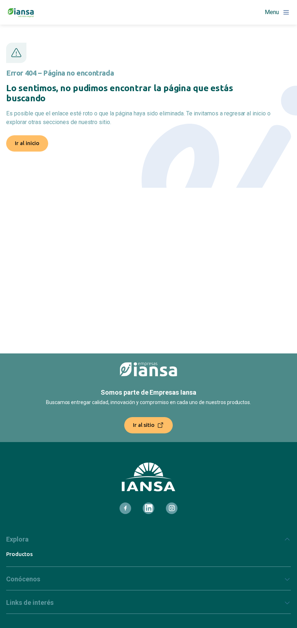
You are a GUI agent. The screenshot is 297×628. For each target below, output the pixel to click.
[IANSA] (148, 477)
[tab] (148, 542)
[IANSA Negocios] (21, 12)
